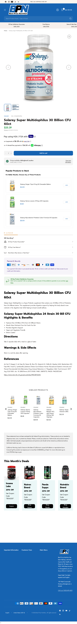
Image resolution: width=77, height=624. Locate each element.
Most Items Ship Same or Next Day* (18, 253)
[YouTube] (12, 1)
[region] (38, 202)
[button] (38, 141)
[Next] (68, 67)
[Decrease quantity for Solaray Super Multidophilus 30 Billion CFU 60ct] (5, 153)
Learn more (17, 26)
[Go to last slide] (6, 409)
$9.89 (22, 204)
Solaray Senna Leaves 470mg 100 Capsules (34, 201)
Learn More (46, 26)
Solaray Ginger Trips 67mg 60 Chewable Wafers (35, 184)
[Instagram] (8, 1)
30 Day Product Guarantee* (16, 242)
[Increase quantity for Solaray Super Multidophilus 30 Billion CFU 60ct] (11, 153)
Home (5, 30)
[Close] (0, 623)
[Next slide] (71, 409)
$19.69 (49, 420)
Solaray (6, 116)
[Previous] (8, 67)
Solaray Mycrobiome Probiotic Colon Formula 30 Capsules (38, 217)
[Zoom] (69, 36)
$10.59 (22, 187)
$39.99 (22, 220)
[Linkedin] (18, 1)
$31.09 (61, 414)
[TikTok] (15, 1)
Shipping (6, 130)
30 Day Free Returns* (14, 247)
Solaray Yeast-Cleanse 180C (64, 410)
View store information (68, 161)
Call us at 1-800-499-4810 (65, 590)
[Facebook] (5, 1)
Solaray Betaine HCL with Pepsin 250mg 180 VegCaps (50, 413)
